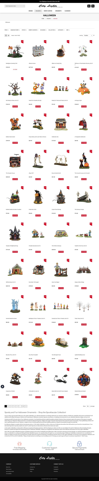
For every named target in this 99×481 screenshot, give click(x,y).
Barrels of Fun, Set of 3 (11, 354)
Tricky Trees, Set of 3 (79, 318)
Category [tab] (60, 30)
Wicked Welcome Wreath (80, 391)
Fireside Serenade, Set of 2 (35, 245)
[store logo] (50, 6)
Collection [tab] (51, 30)
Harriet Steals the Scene (11, 318)
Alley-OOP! (31, 173)
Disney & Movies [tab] (33, 30)
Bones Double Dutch (56, 173)
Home (43, 18)
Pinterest (56, 471)
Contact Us (32, 467)
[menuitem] (30, 11)
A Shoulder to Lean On (34, 391)
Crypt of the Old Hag (56, 209)
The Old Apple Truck (56, 354)
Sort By (81, 35)
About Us (8, 467)
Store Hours (8, 469)
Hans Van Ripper (55, 282)
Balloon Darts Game (10, 136)
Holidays (49, 18)
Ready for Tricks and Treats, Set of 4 (60, 100)
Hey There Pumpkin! (33, 354)
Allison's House (32, 63)
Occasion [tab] (42, 30)
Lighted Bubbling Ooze (80, 354)
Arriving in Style (78, 100)
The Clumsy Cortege (79, 209)
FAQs (31, 471)
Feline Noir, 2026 (32, 209)
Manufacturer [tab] (15, 30)
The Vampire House (10, 173)
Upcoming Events (10, 471)
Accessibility (9, 473)
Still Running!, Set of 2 (11, 282)
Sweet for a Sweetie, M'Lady (35, 100)
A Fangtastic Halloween (80, 136)
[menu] (49, 11)
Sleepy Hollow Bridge (79, 282)
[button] (88, 6)
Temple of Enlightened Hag (12, 245)
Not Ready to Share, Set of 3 (12, 100)
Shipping (32, 469)
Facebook (56, 467)
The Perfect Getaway (56, 245)
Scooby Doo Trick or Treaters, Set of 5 (60, 318)
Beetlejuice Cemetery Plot (11, 63)
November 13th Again (34, 282)
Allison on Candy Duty (57, 63)
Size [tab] (67, 30)
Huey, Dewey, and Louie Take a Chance (37, 136)
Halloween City (55, 136)
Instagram (56, 469)
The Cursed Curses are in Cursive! (82, 173)
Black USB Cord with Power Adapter (60, 391)
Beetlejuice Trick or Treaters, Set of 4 (37, 318)
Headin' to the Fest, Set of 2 (81, 245)
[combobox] (15, 6)
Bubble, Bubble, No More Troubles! (13, 209)
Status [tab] (23, 30)
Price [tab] (6, 30)
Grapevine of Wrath (10, 391)
